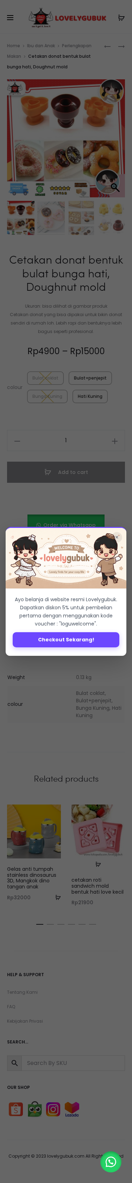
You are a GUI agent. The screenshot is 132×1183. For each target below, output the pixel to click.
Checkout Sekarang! (66, 639)
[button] (110, 1161)
